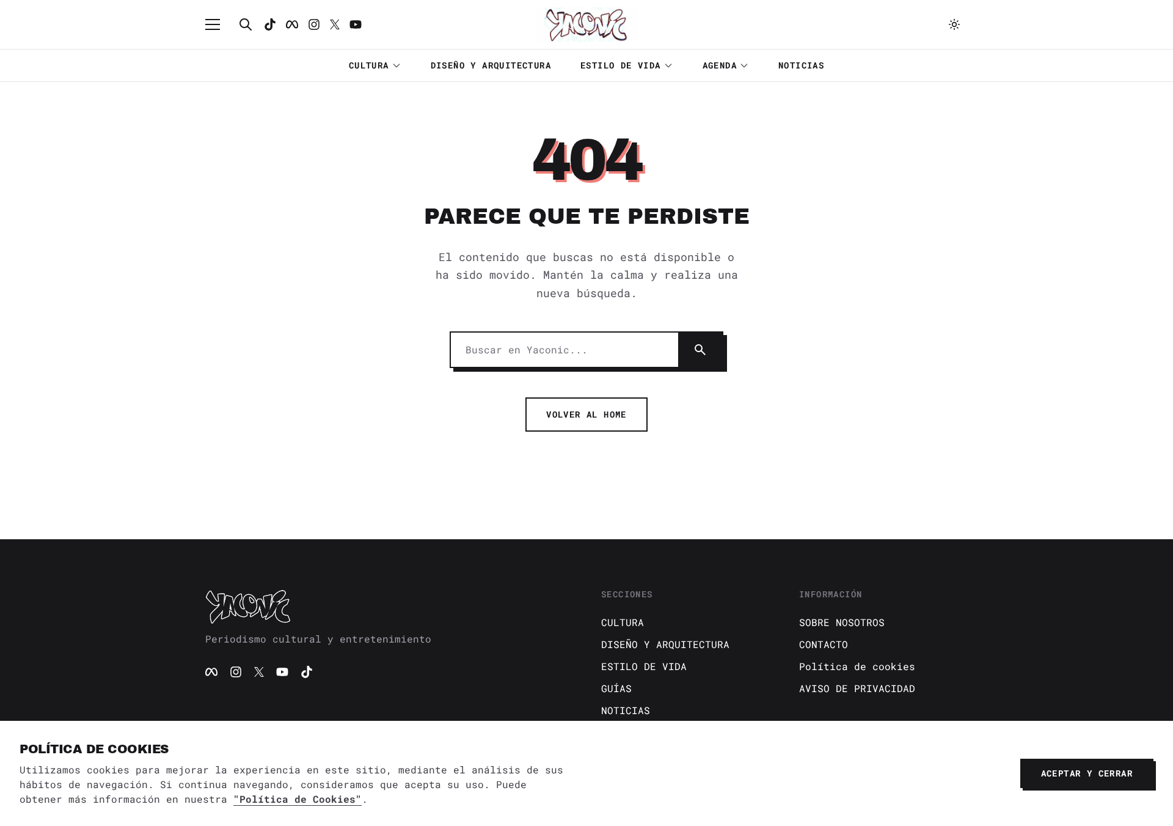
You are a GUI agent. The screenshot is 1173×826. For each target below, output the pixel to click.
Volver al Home (586, 414)
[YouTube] (282, 672)
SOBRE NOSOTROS (842, 622)
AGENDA (720, 65)
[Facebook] (292, 24)
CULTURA (369, 65)
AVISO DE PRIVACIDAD (857, 688)
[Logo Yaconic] (586, 24)
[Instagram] (314, 24)
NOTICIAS (801, 65)
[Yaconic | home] (388, 606)
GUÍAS (616, 688)
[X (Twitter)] (259, 672)
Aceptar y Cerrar (1087, 773)
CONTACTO (823, 644)
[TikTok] (270, 24)
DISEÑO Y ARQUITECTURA (491, 65)
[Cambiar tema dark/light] (954, 24)
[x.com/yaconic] (335, 24)
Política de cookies (857, 666)
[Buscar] (245, 24)
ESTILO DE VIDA (620, 65)
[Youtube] (355, 24)
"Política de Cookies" (297, 798)
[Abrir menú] (218, 24)
